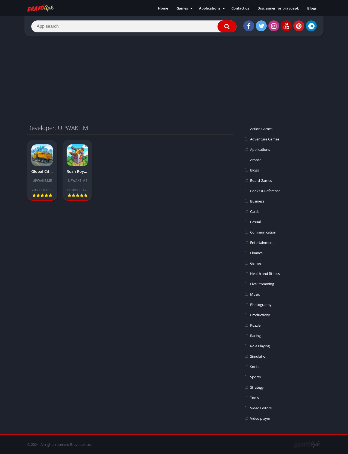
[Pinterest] (298, 25)
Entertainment (262, 242)
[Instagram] (273, 25)
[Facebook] (248, 25)
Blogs (311, 8)
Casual (255, 221)
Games (182, 8)
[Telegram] (311, 25)
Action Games (261, 128)
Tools (254, 397)
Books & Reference (265, 190)
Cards (254, 211)
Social (254, 366)
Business (257, 201)
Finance (256, 252)
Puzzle (255, 325)
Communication (263, 232)
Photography (261, 304)
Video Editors (261, 408)
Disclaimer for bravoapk (278, 8)
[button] (227, 26)
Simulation (259, 356)
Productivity (260, 314)
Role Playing (260, 345)
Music (255, 294)
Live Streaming (262, 283)
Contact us (240, 8)
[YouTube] (286, 25)
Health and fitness (265, 273)
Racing (255, 335)
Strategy (257, 387)
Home (163, 8)
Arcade (255, 159)
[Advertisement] (174, 80)
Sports (255, 377)
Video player (260, 418)
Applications (209, 8)
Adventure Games (264, 139)
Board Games (261, 180)
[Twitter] (261, 25)
